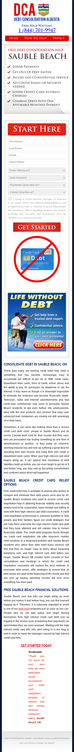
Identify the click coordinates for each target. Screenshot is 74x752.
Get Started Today (36, 645)
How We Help (35, 38)
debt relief (24, 608)
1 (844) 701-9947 (37, 30)
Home (13, 38)
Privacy (59, 38)
